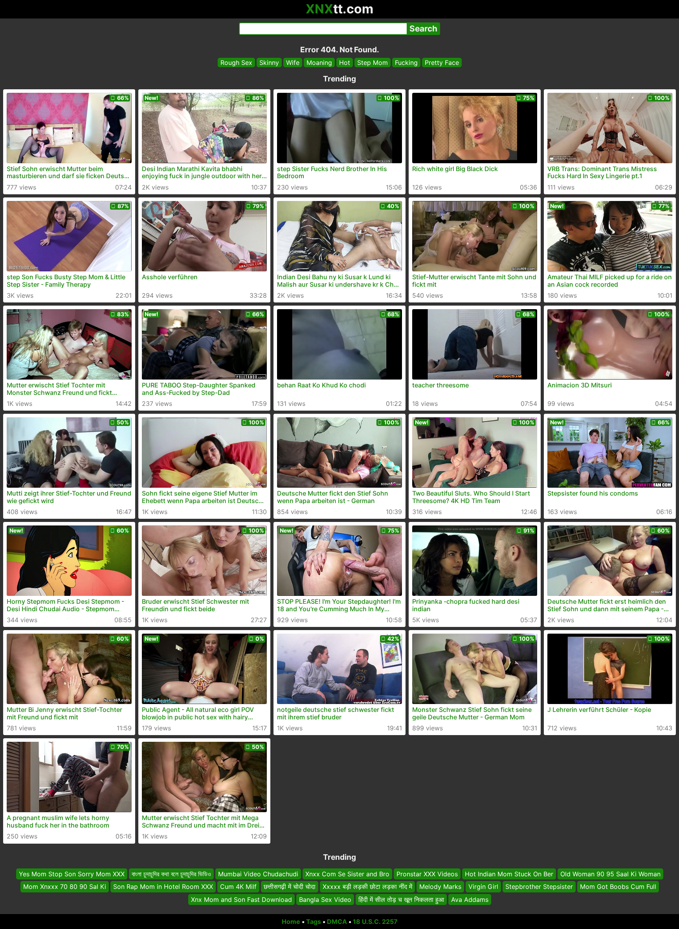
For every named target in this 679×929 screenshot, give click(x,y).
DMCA (337, 921)
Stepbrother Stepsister (539, 887)
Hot (344, 62)
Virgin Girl (483, 887)
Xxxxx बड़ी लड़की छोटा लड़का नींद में (367, 887)
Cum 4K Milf (238, 887)
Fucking (406, 62)
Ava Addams (469, 899)
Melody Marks (440, 887)
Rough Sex (236, 62)
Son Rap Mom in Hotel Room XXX (163, 887)
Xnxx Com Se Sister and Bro (347, 874)
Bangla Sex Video (325, 899)
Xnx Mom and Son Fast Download (241, 899)
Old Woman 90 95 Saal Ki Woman (610, 874)
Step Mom (372, 62)
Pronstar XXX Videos (427, 874)
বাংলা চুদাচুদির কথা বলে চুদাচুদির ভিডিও (171, 874)
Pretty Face (442, 62)
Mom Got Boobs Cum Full (618, 887)
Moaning (319, 62)
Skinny (269, 62)
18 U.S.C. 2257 (375, 921)
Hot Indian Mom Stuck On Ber (509, 874)
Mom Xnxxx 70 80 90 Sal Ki (64, 887)
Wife (292, 62)
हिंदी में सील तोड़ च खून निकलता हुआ (401, 899)
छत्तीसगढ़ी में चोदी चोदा (290, 887)
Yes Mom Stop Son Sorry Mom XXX (72, 874)
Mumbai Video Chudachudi (258, 874)
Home (291, 921)
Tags (313, 921)
